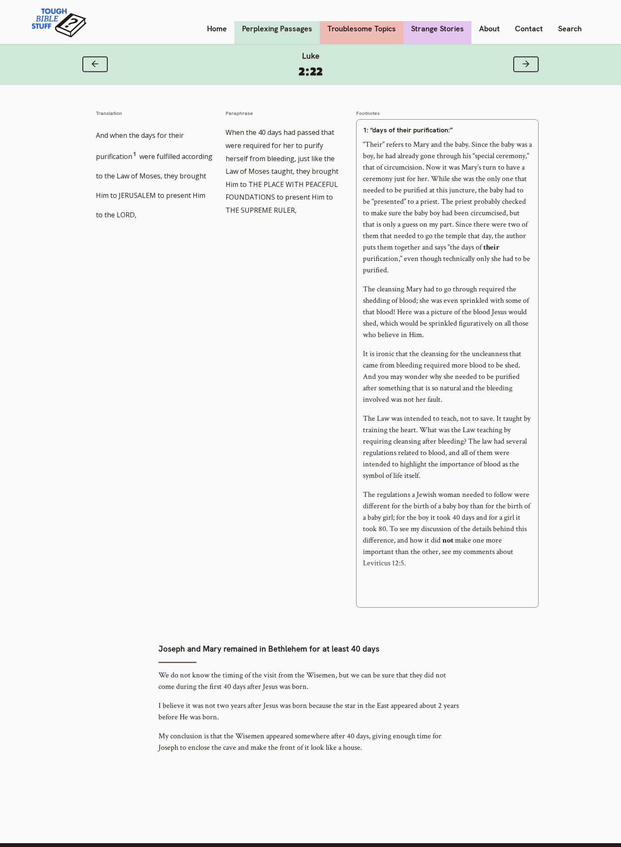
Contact (529, 28)
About (489, 28)
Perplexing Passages (277, 28)
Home (217, 28)
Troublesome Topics (361, 28)
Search (570, 28)
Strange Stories (437, 28)
